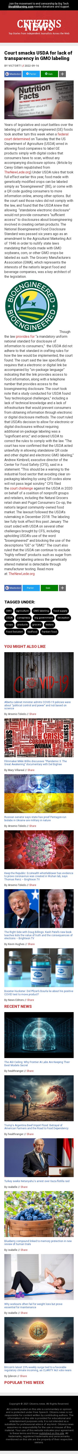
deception (63, 617)
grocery (36, 624)
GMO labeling (41, 610)
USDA (9, 617)
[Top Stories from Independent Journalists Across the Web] (39, 36)
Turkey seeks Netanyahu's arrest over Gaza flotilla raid (37, 1181)
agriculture (22, 610)
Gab (50, 74)
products (22, 624)
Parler (32, 74)
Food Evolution (14, 631)
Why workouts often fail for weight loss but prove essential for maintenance (33, 1306)
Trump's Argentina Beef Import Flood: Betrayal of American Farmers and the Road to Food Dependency (36, 1127)
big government (43, 617)
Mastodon (15, 74)
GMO (9, 610)
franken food (49, 631)
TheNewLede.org (17, 172)
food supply (60, 610)
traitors (50, 624)
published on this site (51, 1433)
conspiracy (23, 617)
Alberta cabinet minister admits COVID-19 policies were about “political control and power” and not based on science (37, 705)
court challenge (21, 488)
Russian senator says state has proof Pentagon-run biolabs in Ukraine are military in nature (35, 819)
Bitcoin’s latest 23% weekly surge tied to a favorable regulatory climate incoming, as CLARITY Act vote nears (38, 1369)
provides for (25, 336)
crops (9, 624)
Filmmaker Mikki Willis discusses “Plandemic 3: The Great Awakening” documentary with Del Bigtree (35, 763)
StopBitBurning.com (20, 6)
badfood (32, 631)
